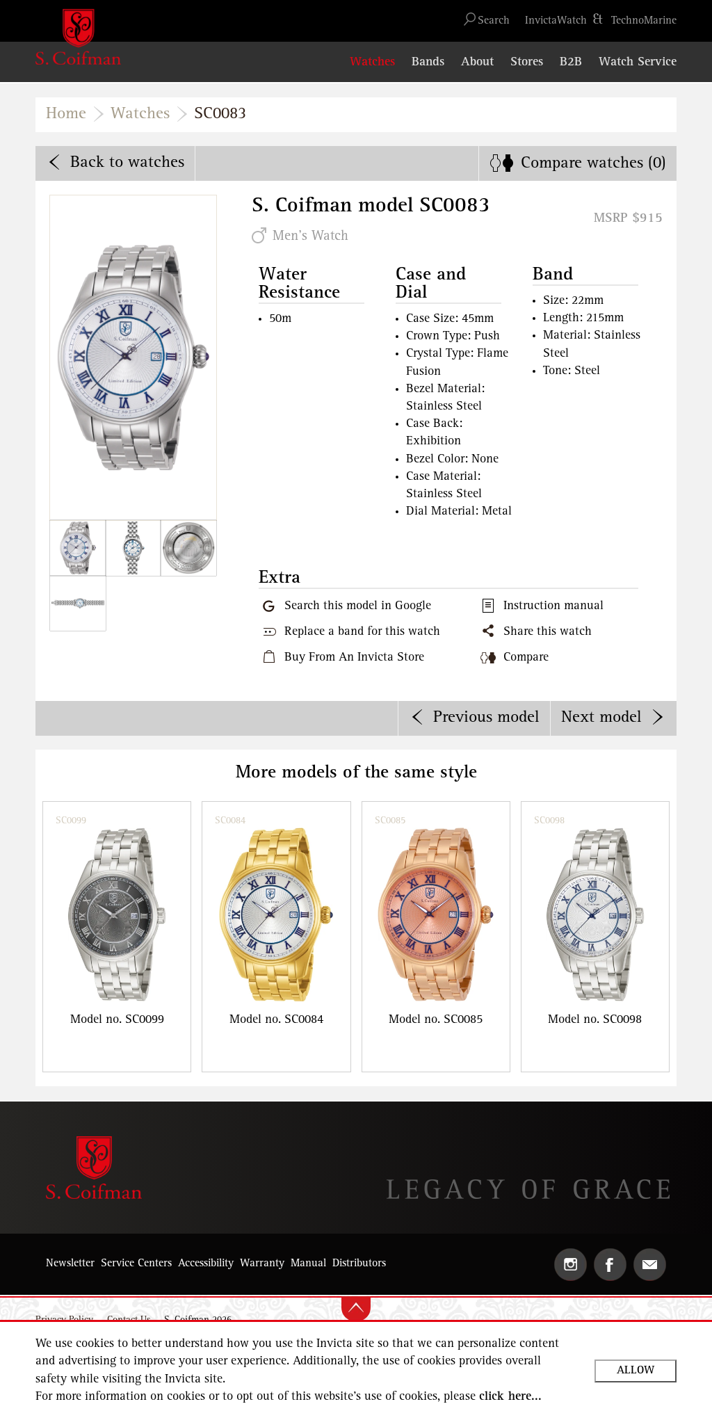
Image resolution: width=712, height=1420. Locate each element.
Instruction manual (553, 606)
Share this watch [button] (547, 632)
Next (601, 717)
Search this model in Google (357, 606)
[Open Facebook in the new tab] (610, 1264)
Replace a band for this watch (362, 632)
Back (127, 162)
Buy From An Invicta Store (354, 657)
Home (66, 114)
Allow (635, 1370)
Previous (486, 717)
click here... (510, 1397)
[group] (116, 936)
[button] (494, 20)
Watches (140, 114)
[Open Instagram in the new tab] (570, 1264)
